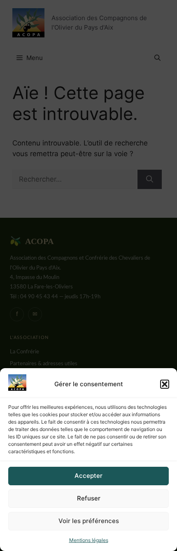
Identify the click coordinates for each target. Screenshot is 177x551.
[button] (165, 384)
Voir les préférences (88, 521)
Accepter (88, 476)
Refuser (88, 498)
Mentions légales (88, 540)
